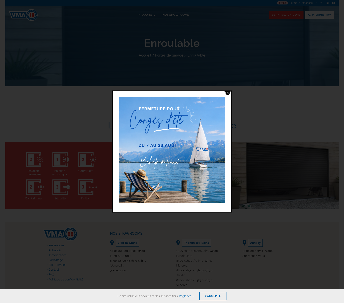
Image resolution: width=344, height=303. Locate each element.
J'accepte (213, 296)
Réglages (185, 296)
